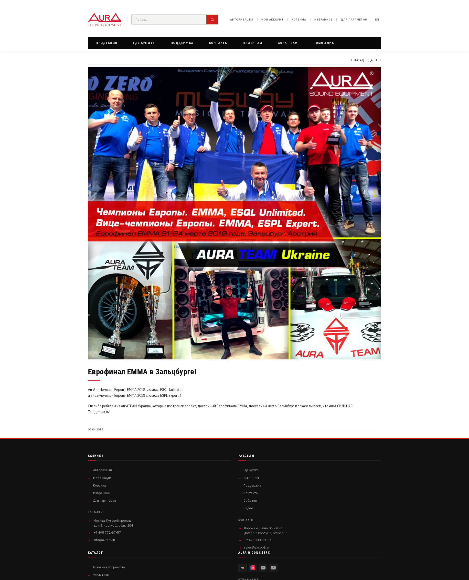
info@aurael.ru (104, 540)
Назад (359, 60)
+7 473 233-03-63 (257, 540)
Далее (373, 60)
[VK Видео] (253, 568)
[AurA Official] (263, 568)
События (250, 501)
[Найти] (212, 19)
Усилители (101, 575)
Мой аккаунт (272, 19)
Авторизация (241, 19)
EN (377, 19)
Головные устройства (109, 567)
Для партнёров (354, 19)
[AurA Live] (273, 568)
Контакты (251, 493)
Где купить (251, 470)
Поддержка (252, 485)
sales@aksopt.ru (256, 547)
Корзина (299, 19)
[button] (106, 43)
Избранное (323, 19)
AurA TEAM (251, 478)
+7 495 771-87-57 (107, 532)
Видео (248, 508)
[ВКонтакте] (242, 568)
